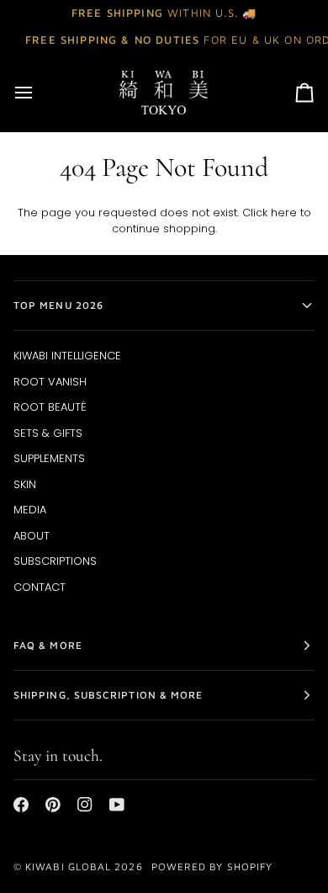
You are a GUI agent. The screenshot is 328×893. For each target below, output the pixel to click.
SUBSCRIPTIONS (55, 561)
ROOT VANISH (50, 382)
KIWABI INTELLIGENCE (67, 356)
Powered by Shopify (211, 866)
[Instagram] (85, 804)
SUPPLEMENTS (49, 458)
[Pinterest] (53, 804)
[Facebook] (21, 804)
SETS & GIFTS (47, 433)
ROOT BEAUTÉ (50, 407)
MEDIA (29, 510)
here (284, 213)
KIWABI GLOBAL (68, 866)
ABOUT (31, 536)
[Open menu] (38, 92)
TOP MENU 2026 (58, 305)
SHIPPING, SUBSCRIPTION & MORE (108, 694)
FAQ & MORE (47, 645)
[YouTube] (116, 804)
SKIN (24, 484)
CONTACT (39, 587)
